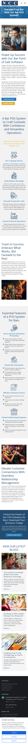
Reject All (14, 740)
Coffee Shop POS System (9, 717)
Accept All (14, 732)
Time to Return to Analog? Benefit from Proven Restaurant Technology (13, 574)
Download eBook (8, 99)
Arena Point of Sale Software (10, 714)
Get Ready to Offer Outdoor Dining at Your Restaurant (14, 615)
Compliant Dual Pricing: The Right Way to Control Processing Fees (13, 655)
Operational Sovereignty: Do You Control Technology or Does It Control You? (16, 698)
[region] (14, 730)
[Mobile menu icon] (25, 3)
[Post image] (2, 697)
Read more (6, 589)
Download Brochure (14, 535)
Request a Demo (8, 103)
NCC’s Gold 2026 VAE (11, 705)
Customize (14, 736)
